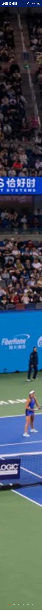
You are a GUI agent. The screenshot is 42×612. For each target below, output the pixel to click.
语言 (33, 3)
